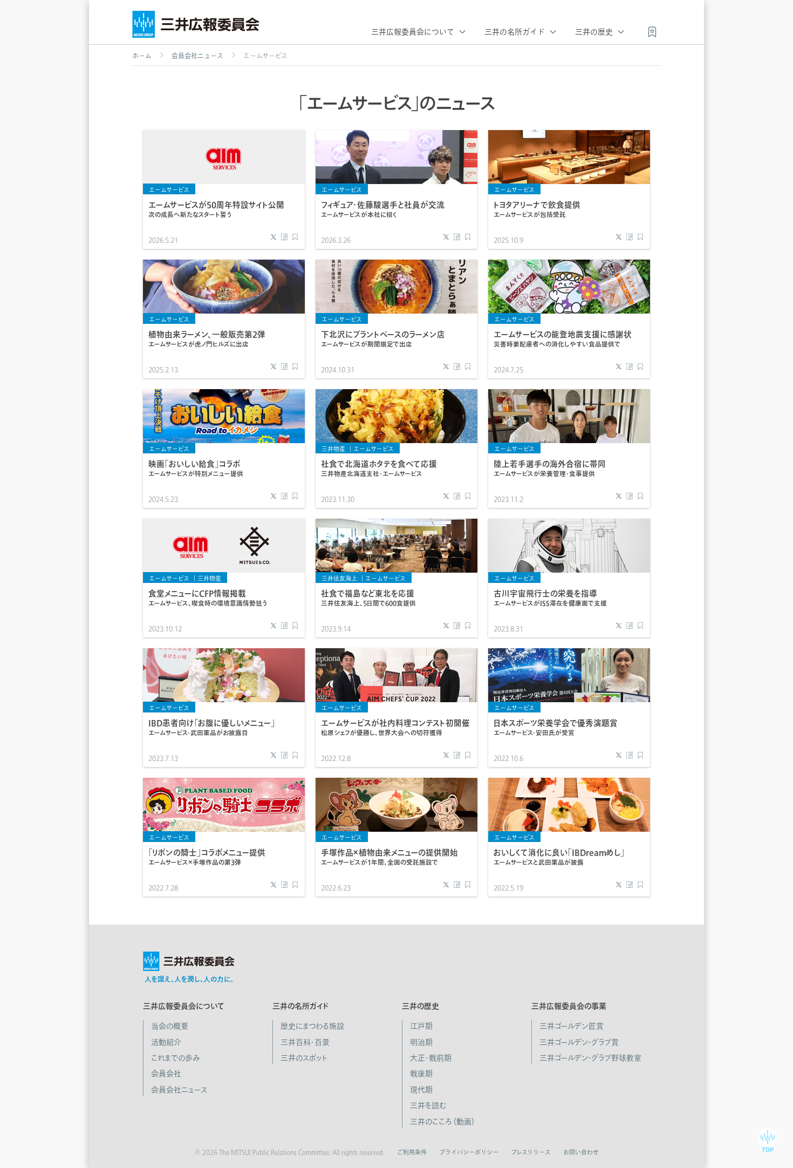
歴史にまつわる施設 (312, 1026)
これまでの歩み (175, 1058)
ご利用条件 (412, 1152)
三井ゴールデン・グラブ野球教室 (590, 1058)
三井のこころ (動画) (442, 1121)
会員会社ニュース (197, 55)
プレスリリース (531, 1152)
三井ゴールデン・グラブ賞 (579, 1042)
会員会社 (166, 1073)
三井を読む (428, 1105)
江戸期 (421, 1026)
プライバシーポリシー (468, 1152)
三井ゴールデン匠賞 (571, 1026)
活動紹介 (166, 1042)
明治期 (421, 1042)
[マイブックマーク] (652, 30)
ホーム (142, 55)
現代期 (421, 1090)
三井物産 (333, 449)
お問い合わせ (581, 1152)
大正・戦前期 (431, 1058)
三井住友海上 (339, 578)
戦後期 (421, 1073)
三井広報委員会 (195, 27)
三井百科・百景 (305, 1042)
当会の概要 (169, 1026)
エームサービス (169, 190)
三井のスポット (304, 1058)
